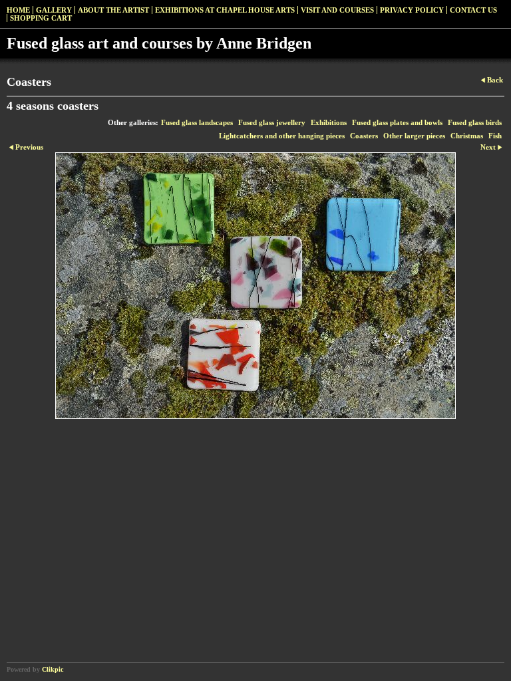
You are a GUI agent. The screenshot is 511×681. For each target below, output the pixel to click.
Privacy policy (412, 10)
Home (18, 10)
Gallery (54, 10)
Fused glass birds (475, 122)
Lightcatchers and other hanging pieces (282, 136)
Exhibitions (329, 122)
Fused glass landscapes (197, 122)
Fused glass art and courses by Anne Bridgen (159, 43)
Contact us (473, 10)
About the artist (113, 10)
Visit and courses (337, 10)
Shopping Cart (41, 18)
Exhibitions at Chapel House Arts (225, 10)
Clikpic (52, 669)
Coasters (364, 136)
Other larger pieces (414, 136)
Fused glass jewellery (271, 122)
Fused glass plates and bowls (397, 122)
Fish (495, 136)
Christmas (466, 136)
